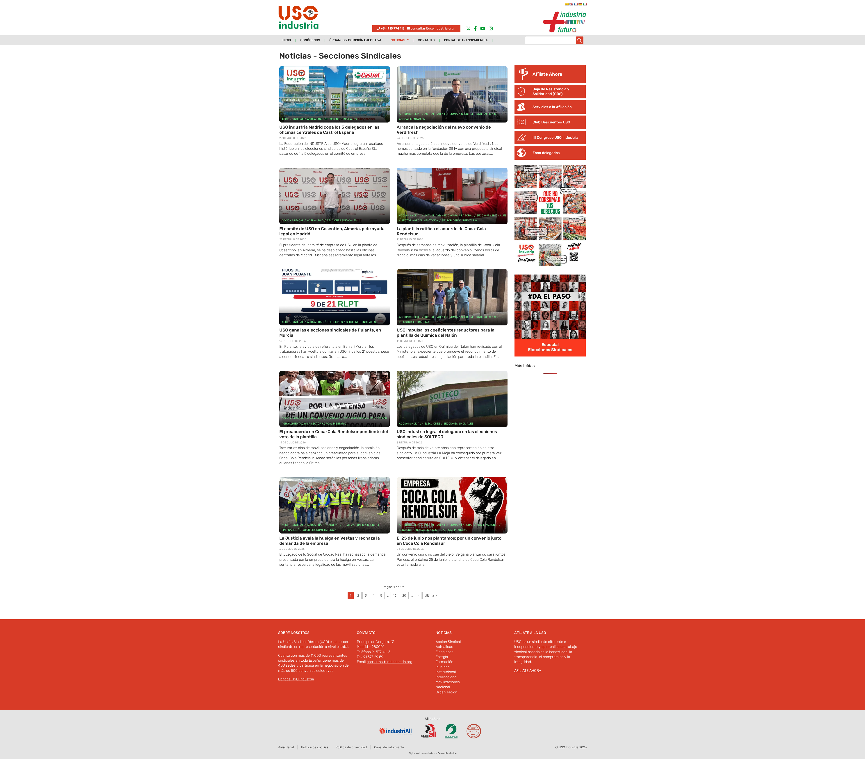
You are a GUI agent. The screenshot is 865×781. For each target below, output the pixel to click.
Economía (451, 114)
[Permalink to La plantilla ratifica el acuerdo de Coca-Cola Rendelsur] (452, 196)
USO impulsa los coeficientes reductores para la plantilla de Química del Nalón (445, 332)
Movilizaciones (353, 525)
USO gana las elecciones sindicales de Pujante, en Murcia (330, 332)
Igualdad (443, 667)
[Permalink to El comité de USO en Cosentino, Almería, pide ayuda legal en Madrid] (334, 196)
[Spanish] (567, 4)
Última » (431, 595)
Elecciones (335, 322)
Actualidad (315, 119)
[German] (580, 4)
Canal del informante (389, 747)
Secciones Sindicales (342, 119)
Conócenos (310, 40)
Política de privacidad (351, 747)
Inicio (286, 40)
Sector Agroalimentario (459, 220)
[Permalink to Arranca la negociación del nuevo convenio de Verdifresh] (452, 94)
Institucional (446, 672)
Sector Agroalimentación (419, 220)
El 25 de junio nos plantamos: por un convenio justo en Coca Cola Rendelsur (449, 541)
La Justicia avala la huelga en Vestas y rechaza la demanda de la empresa (329, 541)
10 (394, 595)
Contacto (426, 40)
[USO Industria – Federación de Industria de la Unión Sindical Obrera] (298, 18)
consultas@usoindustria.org (432, 28)
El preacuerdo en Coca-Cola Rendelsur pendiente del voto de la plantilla (333, 434)
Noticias (398, 40)
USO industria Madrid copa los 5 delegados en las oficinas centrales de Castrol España (329, 130)
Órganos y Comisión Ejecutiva (355, 40)
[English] (571, 4)
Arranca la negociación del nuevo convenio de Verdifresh (444, 130)
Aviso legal (286, 747)
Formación (444, 662)
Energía (442, 657)
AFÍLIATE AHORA (527, 670)
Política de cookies (314, 747)
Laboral (467, 215)
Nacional (443, 687)
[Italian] (585, 4)
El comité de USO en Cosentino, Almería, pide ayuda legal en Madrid (332, 231)
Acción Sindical (293, 119)
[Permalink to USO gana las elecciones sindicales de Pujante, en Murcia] (334, 297)
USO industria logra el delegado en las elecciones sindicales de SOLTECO (447, 434)
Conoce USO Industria (296, 679)
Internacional (446, 677)
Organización (446, 692)
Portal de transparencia (466, 40)
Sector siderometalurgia (318, 529)
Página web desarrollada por (433, 753)
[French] (576, 4)
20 (404, 595)
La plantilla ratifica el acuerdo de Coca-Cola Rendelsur (441, 231)
